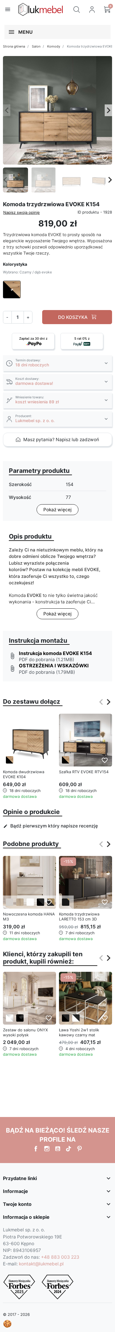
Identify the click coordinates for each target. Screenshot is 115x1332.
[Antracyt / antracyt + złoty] (65, 902)
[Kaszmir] (9, 902)
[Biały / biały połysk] (9, 1018)
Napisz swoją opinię (21, 212)
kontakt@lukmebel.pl (41, 1264)
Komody (53, 46)
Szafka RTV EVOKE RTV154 (84, 771)
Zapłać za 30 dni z (33, 338)
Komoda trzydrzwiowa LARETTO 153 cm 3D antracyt (79, 919)
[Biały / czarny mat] (76, 1018)
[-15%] (85, 882)
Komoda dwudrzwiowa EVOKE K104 (23, 774)
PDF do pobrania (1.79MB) (47, 672)
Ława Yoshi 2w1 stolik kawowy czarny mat (79, 1032)
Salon (36, 46)
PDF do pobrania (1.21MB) (46, 659)
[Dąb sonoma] (20, 902)
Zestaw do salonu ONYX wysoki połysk (25, 1032)
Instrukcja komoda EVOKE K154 (55, 653)
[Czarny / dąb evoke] (9, 760)
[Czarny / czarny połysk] (20, 1018)
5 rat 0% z (82, 338)
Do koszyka (73, 317)
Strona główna (14, 46)
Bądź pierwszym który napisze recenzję (50, 826)
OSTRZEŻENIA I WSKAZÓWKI (54, 665)
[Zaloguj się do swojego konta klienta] (92, 9)
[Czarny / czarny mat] (40, 902)
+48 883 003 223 (60, 1257)
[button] (76, 9)
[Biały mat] (30, 902)
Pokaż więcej (57, 509)
